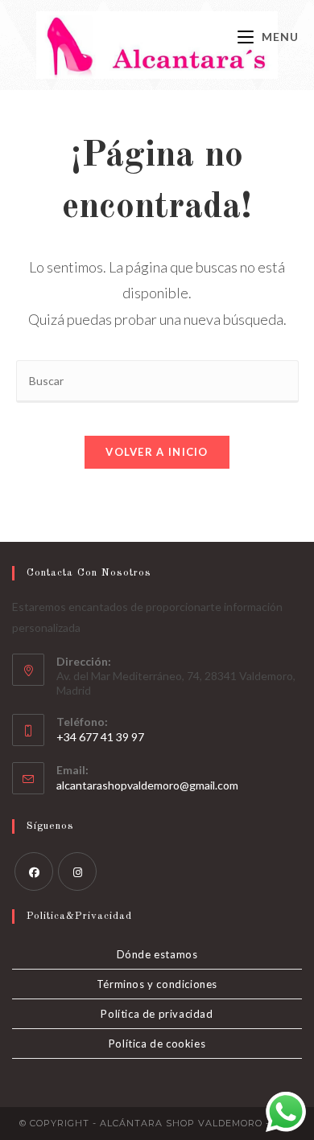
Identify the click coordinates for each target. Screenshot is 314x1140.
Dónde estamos (157, 954)
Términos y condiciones (157, 984)
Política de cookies (157, 1043)
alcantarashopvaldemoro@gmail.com (147, 785)
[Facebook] (33, 871)
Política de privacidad (157, 1013)
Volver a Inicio (157, 451)
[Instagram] (77, 871)
